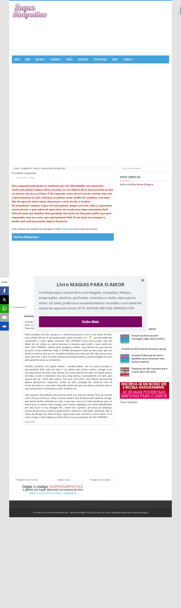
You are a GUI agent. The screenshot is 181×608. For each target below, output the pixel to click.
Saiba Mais (90, 321)
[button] (90, 284)
